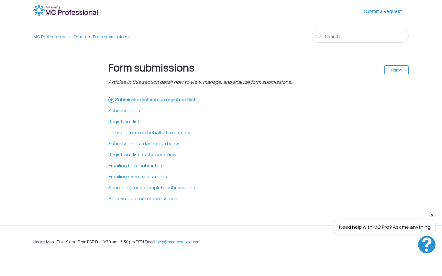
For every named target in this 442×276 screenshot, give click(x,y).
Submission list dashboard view (143, 143)
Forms (79, 36)
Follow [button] (396, 70)
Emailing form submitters (136, 165)
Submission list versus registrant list (155, 99)
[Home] (66, 14)
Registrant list (123, 121)
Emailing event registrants (137, 176)
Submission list (125, 110)
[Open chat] (427, 244)
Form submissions (110, 36)
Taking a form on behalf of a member (149, 132)
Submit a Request (383, 11)
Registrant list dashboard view (142, 154)
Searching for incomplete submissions (151, 187)
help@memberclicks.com (178, 242)
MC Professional (49, 36)
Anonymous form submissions (142, 198)
